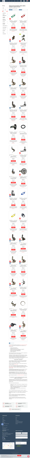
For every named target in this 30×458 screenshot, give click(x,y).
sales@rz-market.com (5, 436)
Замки (16, 417)
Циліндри (17, 423)
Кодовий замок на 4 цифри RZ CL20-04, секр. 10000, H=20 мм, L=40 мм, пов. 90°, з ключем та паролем (23, 177)
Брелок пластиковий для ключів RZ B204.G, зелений (13, 22)
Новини (3, 417)
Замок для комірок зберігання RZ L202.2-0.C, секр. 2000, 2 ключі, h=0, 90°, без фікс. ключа (23, 266)
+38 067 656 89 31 (4, 435)
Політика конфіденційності (15, 453)
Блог (2, 418)
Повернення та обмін (4, 425)
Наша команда (4, 428)
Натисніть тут (7, 455)
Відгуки (3, 421)
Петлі (16, 418)
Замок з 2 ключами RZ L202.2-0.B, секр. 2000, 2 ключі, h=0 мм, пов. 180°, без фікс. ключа (23, 88)
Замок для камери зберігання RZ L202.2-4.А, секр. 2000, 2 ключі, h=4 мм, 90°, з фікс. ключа (13, 289)
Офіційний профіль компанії (5, 429)
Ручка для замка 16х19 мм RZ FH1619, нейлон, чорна (23, 221)
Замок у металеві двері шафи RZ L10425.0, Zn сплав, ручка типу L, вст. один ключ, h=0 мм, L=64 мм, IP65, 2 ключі (23, 111)
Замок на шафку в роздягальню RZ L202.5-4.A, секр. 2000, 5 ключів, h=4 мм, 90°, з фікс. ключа (23, 331)
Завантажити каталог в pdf (5, 423)
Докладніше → (13, 31)
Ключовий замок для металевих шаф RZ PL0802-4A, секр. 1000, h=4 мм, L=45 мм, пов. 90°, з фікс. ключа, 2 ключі (13, 178)
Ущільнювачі (17, 420)
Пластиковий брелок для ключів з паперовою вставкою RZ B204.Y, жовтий (13, 221)
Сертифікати (3, 420)
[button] (28, 456)
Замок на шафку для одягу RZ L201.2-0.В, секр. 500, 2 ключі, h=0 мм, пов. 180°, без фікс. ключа (13, 243)
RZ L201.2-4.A (16, 364)
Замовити (13, 71)
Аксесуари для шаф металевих (19, 421)
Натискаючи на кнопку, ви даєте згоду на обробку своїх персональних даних (21, 440)
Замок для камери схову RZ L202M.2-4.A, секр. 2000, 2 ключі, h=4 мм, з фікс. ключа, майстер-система (13, 67)
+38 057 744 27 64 (5, 434)
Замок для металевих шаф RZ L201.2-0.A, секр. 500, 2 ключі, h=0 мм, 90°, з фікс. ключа (23, 66)
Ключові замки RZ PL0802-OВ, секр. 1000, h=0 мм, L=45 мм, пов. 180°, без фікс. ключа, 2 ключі (13, 156)
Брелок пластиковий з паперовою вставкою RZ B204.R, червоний (23, 22)
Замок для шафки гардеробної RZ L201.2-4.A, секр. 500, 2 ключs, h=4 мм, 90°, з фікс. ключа (23, 244)
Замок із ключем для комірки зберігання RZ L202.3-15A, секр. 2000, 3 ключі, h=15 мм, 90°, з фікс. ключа (13, 310)
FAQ (2, 426)
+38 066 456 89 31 (9, 434)
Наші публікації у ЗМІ (4, 427)
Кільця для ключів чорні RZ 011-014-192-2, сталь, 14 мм (23, 134)
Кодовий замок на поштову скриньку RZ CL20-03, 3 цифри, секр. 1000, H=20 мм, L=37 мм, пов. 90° (13, 331)
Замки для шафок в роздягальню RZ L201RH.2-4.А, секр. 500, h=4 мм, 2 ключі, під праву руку (23, 44)
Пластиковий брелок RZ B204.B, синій (23, 199)
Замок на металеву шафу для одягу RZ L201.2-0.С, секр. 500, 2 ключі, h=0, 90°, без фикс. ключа (13, 111)
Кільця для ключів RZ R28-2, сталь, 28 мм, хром (23, 310)
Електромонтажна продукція (19, 422)
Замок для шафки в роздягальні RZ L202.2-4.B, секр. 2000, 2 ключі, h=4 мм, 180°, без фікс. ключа (13, 88)
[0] (24, 1)
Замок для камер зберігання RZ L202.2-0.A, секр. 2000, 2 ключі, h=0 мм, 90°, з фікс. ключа (13, 266)
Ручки (16, 419)
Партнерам (3, 422)
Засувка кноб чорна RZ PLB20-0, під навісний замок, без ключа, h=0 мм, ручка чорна (13, 133)
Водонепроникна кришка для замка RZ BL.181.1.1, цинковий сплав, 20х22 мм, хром (13, 44)
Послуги (3, 419)
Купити (13, 27)
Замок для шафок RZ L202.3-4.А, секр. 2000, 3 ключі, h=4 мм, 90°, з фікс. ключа (23, 288)
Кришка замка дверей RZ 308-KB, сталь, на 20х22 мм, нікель (13, 199)
